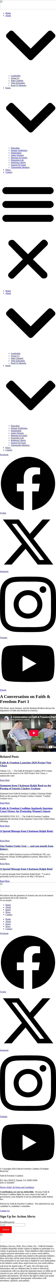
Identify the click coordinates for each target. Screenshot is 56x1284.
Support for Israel (18, 165)
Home (8, 13)
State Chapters (17, 80)
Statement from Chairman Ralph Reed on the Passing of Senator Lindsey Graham (25, 787)
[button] (28, 232)
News (7, 170)
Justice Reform (17, 155)
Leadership (15, 76)
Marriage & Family (19, 157)
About (8, 907)
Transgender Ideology (20, 167)
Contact (8, 172)
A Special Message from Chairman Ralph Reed (26, 869)
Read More (5, 780)
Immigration (16, 153)
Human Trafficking (19, 150)
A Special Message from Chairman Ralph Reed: (26, 831)
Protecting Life (17, 160)
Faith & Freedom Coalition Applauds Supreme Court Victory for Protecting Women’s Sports (26, 810)
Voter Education (18, 83)
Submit (5, 1229)
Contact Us (5, 1211)
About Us (15, 78)
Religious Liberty (18, 162)
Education (15, 148)
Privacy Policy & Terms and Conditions (17, 1187)
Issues (8, 910)
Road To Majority (18, 85)
